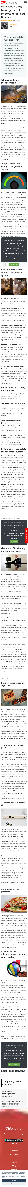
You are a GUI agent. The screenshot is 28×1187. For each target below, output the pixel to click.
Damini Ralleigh (13, 24)
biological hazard (19, 839)
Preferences (14, 1183)
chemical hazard (6, 841)
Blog (14, 1166)
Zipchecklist (4, 518)
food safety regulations (11, 470)
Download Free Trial (14, 1064)
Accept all (14, 1180)
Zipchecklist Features (17, 489)
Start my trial (14, 541)
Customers (14, 1151)
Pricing (14, 1162)
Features (14, 1147)
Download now (14, 264)
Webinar (14, 1170)
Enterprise (14, 1154)
